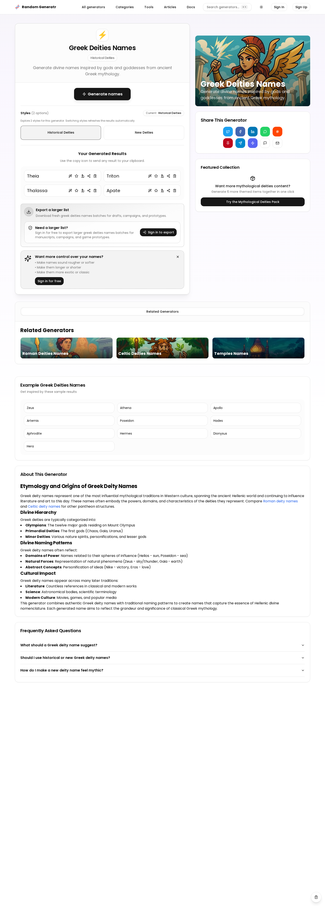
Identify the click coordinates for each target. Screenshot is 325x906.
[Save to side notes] (76, 176)
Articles (170, 7)
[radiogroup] (102, 133)
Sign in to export (161, 232)
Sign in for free (49, 281)
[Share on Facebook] (240, 131)
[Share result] (89, 176)
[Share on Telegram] (240, 143)
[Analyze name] (83, 176)
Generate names (105, 94)
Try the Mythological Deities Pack (252, 202)
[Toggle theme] (261, 7)
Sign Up (301, 7)
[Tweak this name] (70, 176)
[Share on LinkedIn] (253, 131)
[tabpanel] (162, 343)
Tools (148, 7)
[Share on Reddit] (277, 131)
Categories (125, 7)
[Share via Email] (277, 143)
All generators (93, 7)
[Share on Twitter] (228, 131)
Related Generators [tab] (162, 311)
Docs (191, 7)
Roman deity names (280, 501)
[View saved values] (316, 897)
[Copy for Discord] (253, 143)
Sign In (279, 7)
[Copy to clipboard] (95, 176)
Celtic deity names (44, 506)
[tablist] (162, 311)
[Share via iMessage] (265, 143)
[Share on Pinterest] (228, 143)
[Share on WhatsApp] (265, 131)
